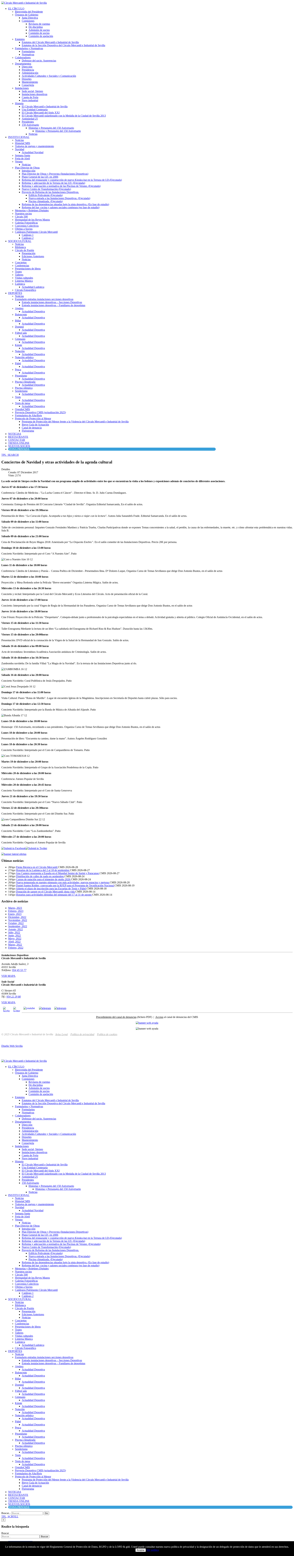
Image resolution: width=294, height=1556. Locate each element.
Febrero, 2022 (15, 947)
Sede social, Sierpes (32, 91)
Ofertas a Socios (23, 228)
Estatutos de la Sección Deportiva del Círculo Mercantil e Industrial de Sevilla (63, 45)
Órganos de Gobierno (26, 14)
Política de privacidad (82, 1034)
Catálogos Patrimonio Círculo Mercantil (36, 231)
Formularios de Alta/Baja (28, 415)
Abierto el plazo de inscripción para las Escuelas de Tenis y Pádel (51, 888)
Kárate (18, 345)
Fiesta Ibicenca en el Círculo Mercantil (37, 867)
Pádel (18, 363)
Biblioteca (20, 247)
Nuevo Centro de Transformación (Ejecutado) (46, 189)
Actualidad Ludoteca (33, 287)
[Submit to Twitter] (36, 848)
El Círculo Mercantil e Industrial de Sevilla (45, 106)
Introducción (28, 170)
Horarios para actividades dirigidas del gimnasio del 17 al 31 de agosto (54, 894)
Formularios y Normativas (29, 48)
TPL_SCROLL (9, 1516)
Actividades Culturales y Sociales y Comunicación (49, 75)
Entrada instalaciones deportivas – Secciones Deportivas (52, 302)
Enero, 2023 (14, 914)
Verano (19, 161)
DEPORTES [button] (15, 293)
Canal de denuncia (32, 427)
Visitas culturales (24, 277)
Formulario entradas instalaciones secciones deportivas (44, 299)
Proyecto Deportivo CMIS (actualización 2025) (40, 412)
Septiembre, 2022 (17, 926)
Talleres (19, 274)
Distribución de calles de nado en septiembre (40, 876)
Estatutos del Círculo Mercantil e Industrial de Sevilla (50, 42)
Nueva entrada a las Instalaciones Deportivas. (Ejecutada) (59, 198)
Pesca (18, 369)
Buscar (5, 1533)
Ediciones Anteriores (33, 256)
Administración (30, 72)
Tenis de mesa (22, 403)
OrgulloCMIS (22, 409)
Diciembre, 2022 (17, 917)
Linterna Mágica (24, 280)
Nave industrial (30, 100)
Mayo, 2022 (14, 938)
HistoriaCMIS (22, 143)
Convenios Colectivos (27, 225)
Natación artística (24, 357)
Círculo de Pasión (24, 250)
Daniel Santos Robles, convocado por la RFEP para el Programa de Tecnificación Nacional (65, 885)
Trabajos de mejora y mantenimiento (34, 146)
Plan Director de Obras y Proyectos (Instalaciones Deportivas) (55, 173)
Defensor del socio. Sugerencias (39, 60)
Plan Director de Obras (27, 167)
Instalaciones (22, 88)
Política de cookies (107, 1034)
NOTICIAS (14, 433)
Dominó (19, 326)
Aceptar (140, 1550)
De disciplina (36, 26)
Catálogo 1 (28, 235)
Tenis (18, 397)
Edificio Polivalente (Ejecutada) (46, 195)
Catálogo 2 (28, 238)
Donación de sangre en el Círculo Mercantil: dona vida (45, 891)
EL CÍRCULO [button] (16, 8)
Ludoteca (20, 283)
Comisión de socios (39, 33)
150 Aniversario (30, 124)
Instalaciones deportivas (34, 94)
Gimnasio (20, 339)
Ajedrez (19, 308)
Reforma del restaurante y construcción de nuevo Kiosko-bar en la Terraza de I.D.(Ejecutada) (72, 179)
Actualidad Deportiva (33, 311)
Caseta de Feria (30, 97)
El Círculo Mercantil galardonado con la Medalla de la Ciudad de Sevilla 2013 (64, 115)
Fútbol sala (21, 332)
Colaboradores (23, 57)
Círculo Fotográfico (25, 290)
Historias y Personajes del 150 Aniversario (51, 127)
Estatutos (20, 39)
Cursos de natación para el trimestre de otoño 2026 (43, 879)
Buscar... (6, 1513)
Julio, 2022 (14, 932)
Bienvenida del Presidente (29, 11)
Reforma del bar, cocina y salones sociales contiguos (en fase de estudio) (60, 207)
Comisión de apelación (41, 36)
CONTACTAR (16, 439)
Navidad (19, 149)
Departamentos (23, 63)
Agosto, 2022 (15, 929)
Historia (19, 103)
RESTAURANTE (18, 436)
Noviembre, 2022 (17, 920)
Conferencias (22, 265)
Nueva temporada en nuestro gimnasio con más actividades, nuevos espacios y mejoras (63, 882)
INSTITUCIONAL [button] (18, 137)
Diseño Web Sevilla (12, 1045)
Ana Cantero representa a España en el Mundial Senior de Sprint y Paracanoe (58, 873)
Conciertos (21, 262)
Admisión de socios (39, 30)
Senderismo (21, 391)
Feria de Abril (22, 158)
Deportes (26, 78)
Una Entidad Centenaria (35, 109)
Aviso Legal (61, 1034)
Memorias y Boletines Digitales (32, 210)
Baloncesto (21, 314)
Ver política (152, 1550)
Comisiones (28, 20)
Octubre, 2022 (16, 923)
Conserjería (28, 85)
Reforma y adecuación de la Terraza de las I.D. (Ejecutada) (53, 182)
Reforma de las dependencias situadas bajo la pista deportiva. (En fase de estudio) (65, 204)
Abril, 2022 (14, 941)
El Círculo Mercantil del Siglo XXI (41, 112)
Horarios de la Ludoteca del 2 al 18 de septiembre (43, 870)
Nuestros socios (23, 213)
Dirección (27, 66)
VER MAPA (8, 975)
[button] (10, 454)
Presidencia (28, 69)
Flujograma (28, 430)
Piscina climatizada (25, 381)
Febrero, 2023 (15, 911)
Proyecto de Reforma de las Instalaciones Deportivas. (50, 192)
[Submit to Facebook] (13, 848)
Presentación (28, 253)
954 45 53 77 (19, 970)
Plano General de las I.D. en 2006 (40, 176)
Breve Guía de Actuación (35, 424)
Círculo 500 (21, 216)
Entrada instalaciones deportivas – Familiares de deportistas (53, 305)
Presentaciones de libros (28, 268)
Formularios (28, 51)
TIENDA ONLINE (18, 443)
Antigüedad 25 (30, 118)
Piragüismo (21, 375)
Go (46, 1513)
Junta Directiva (30, 17)
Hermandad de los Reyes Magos (32, 219)
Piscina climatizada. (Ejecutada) (46, 201)
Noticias (33, 134)
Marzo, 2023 (15, 907)
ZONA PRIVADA (19, 449)
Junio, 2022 (14, 935)
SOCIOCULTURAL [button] (19, 241)
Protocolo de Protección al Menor (33, 418)
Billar (18, 320)
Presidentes (28, 121)
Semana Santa (22, 155)
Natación (20, 351)
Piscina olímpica (23, 387)
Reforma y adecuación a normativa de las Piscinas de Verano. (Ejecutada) (61, 186)
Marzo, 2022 (15, 944)
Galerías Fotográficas (26, 222)
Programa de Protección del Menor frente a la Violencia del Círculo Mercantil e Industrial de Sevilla (75, 421)
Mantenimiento (30, 82)
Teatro (18, 271)
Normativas (28, 54)
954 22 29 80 (13, 996)
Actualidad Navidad (32, 152)
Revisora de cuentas (39, 23)
